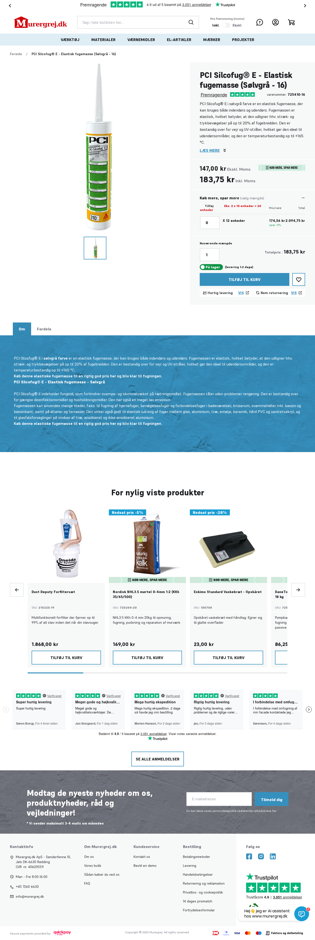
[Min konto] (275, 22)
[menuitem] (70, 40)
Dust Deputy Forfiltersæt (53, 592)
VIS (241, 293)
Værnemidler (141, 39)
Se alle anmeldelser (157, 759)
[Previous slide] (17, 590)
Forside (16, 54)
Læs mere (210, 150)
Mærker (211, 39)
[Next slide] (306, 6)
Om (22, 328)
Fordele (44, 328)
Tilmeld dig (271, 799)
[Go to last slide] (9, 6)
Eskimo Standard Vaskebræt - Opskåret (228, 592)
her (274, 811)
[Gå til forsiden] (40, 22)
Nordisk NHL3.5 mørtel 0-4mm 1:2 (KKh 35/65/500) (146, 594)
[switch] (226, 25)
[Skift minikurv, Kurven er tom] (291, 22)
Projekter (243, 39)
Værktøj (70, 39)
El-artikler (179, 39)
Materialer (103, 39)
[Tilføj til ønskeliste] (298, 279)
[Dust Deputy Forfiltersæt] (66, 544)
